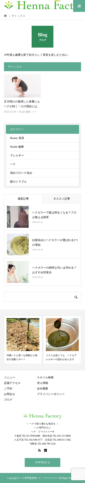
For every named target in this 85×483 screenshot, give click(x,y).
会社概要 (42, 388)
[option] (23, 340)
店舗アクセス (12, 383)
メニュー (9, 377)
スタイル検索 (45, 377)
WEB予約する (42, 462)
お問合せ (9, 394)
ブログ (8, 399)
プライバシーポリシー (51, 394)
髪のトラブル (18, 181)
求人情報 (42, 383)
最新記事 (23, 198)
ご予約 (8, 388)
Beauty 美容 (17, 138)
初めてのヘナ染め (21, 172)
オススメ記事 (61, 198)
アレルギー (17, 155)
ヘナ (34, 111)
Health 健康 (24, 111)
